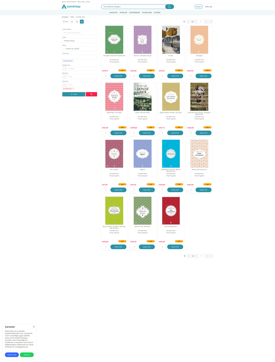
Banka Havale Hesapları (69, 1)
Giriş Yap (208, 7)
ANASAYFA (113, 13)
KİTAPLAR (123, 13)
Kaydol (198, 7)
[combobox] (79, 57)
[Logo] (74, 6)
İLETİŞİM (157, 13)
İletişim (88, 1)
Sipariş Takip (81, 1)
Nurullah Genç (114, 60)
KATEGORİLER (134, 13)
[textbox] (79, 57)
